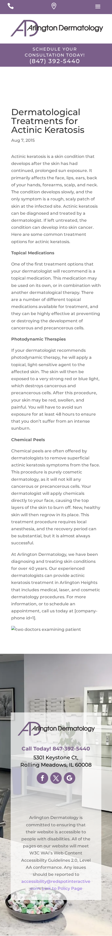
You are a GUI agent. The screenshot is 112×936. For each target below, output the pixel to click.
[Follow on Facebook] (42, 778)
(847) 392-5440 (54, 61)
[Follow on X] (56, 778)
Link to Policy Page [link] (62, 888)
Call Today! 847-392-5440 (56, 749)
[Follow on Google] (69, 778)
